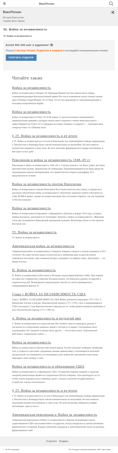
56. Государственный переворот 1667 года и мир (89, 450)
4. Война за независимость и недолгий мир (46, 318)
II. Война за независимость (34, 270)
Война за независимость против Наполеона (46, 184)
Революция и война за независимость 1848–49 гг (51, 159)
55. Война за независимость (34, 232)
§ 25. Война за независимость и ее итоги (44, 390)
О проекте (51, 441)
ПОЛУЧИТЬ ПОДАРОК (21, 57)
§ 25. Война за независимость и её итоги (44, 135)
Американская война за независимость (43, 245)
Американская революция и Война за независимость (54, 414)
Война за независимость (31, 87)
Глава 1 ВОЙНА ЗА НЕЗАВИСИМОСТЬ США (49, 294)
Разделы (63, 441)
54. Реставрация (12, 450)
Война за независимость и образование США (48, 366)
